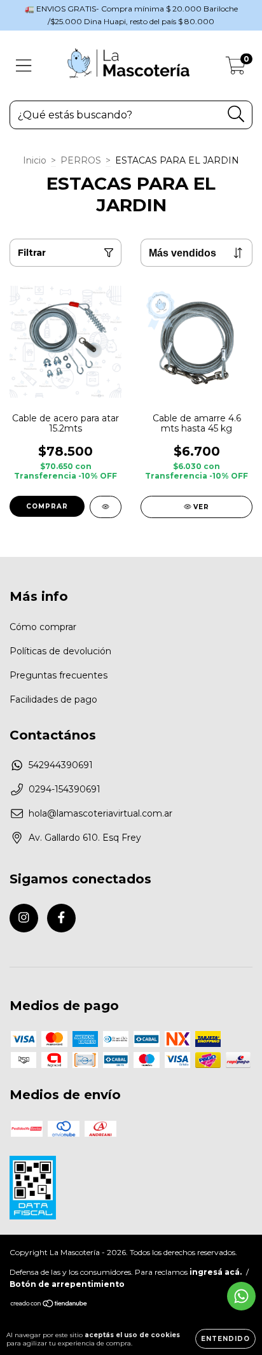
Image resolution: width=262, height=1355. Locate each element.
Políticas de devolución (60, 651)
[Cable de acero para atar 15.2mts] (105, 507)
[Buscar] (236, 114)
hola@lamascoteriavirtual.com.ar (100, 813)
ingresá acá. (216, 1272)
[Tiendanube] (49, 1305)
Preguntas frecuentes (58, 675)
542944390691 (61, 765)
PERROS (80, 160)
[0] (235, 68)
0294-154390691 (64, 789)
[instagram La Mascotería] (24, 918)
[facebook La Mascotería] (61, 918)
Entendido (225, 1339)
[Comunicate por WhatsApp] (241, 1296)
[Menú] (24, 66)
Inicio (34, 160)
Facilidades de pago (53, 699)
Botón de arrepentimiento (67, 1284)
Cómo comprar (43, 627)
